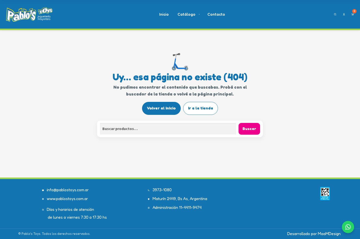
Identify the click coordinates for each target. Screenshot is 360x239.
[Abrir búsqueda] (335, 14)
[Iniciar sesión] (344, 14)
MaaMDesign (329, 233)
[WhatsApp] (348, 227)
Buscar (249, 128)
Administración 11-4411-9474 (177, 207)
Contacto (216, 14)
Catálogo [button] (186, 14)
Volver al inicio (161, 108)
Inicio (164, 14)
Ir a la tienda (200, 108)
